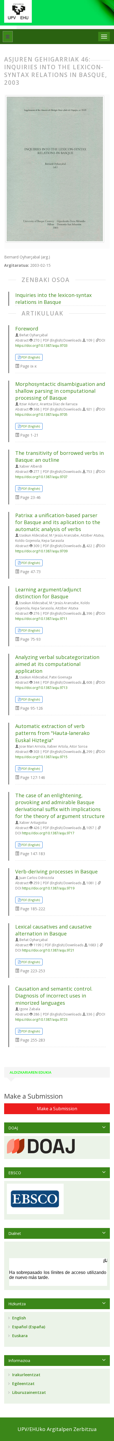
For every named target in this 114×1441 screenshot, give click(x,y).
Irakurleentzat (25, 1374)
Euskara (19, 1335)
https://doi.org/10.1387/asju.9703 (41, 345)
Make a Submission (57, 1109)
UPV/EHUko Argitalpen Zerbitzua (57, 1429)
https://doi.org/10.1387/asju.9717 (48, 833)
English (18, 1318)
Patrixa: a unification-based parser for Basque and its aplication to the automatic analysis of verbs (57, 522)
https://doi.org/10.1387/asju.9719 (48, 888)
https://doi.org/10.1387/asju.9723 (41, 1019)
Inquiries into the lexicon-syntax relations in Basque (53, 298)
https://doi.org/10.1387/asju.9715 (41, 757)
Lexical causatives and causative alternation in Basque (53, 930)
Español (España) (28, 1326)
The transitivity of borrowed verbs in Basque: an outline (59, 456)
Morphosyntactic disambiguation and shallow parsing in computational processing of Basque (60, 391)
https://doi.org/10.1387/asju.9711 (41, 618)
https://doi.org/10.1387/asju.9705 (41, 414)
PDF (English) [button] (30, 357)
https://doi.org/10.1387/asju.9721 (48, 950)
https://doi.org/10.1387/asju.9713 (41, 687)
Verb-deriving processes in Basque (56, 871)
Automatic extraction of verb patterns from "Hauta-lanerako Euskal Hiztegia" (52, 733)
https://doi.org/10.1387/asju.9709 (41, 551)
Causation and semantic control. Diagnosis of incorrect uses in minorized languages (53, 995)
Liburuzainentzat (28, 1392)
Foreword (26, 328)
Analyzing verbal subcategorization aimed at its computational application (57, 664)
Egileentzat (23, 1383)
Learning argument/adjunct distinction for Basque (48, 593)
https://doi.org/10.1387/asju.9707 (41, 477)
